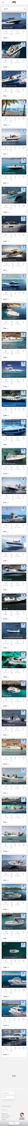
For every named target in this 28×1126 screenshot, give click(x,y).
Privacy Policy (5, 1117)
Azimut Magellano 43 (9, 289)
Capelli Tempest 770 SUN (10, 783)
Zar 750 (5, 608)
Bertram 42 (6, 521)
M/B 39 (5, 899)
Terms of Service (6, 1115)
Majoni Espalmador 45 (10, 318)
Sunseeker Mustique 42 (10, 957)
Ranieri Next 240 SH (9, 144)
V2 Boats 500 (7, 492)
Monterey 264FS (8, 27)
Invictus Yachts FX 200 (9, 86)
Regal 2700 (6, 56)
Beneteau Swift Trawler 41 (10, 1015)
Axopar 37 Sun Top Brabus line (12, 115)
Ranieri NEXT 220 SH (9, 173)
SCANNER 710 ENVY (9, 812)
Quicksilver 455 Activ (9, 550)
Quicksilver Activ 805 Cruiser (11, 754)
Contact (4, 1119)
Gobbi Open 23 (7, 928)
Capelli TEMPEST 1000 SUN (11, 841)
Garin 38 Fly (6, 376)
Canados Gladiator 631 (10, 1044)
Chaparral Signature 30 (10, 347)
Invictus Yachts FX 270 (9, 260)
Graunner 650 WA (8, 434)
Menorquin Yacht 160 (9, 405)
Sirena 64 (6, 986)
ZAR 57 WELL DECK (9, 725)
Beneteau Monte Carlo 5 (10, 202)
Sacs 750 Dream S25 (9, 463)
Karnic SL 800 (7, 696)
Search (6, 9)
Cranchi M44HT (7, 231)
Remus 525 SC (7, 579)
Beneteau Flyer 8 (8, 666)
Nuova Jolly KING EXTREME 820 (13, 637)
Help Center (5, 1114)
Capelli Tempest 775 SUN (10, 870)
